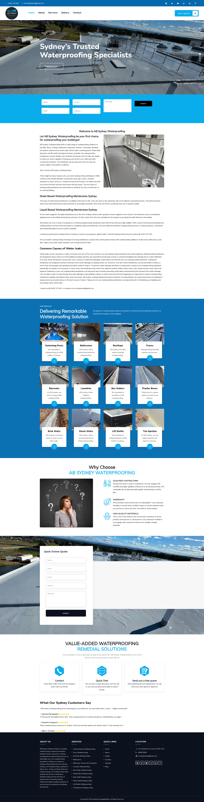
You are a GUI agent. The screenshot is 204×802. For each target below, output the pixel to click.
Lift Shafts (118, 431)
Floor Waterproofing (80, 752)
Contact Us (51, 66)
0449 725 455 (13, 3)
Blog (106, 767)
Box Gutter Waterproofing (82, 770)
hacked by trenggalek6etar (101, 799)
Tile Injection (150, 431)
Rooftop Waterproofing (81, 756)
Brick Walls (54, 431)
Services (53, 12)
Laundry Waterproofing (81, 767)
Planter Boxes (149, 388)
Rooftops (118, 345)
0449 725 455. (146, 234)
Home (31, 12)
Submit (143, 103)
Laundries (86, 388)
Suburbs (108, 763)
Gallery (65, 12)
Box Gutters (117, 388)
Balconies (54, 388)
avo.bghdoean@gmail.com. (84, 288)
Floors (149, 345)
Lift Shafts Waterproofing (82, 784)
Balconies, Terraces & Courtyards (85, 763)
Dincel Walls (86, 431)
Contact (77, 12)
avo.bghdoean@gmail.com (34, 3)
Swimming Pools (54, 345)
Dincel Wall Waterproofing (82, 781)
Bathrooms (86, 345)
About (41, 12)
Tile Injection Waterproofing (83, 788)
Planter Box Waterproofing (82, 774)
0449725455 (142, 752)
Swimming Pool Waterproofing (84, 749)
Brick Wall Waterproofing (82, 777)
